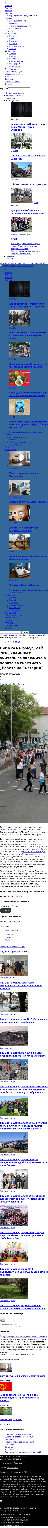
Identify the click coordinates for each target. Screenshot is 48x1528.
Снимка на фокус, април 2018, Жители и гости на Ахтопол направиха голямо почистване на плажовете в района (23, 1125)
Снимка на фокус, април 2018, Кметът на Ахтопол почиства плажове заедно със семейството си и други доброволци (24, 1089)
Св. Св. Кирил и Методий (34, 851)
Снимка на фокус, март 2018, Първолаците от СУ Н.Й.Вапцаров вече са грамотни (24, 1271)
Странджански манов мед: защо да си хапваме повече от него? (28, 394)
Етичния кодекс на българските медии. (18, 1509)
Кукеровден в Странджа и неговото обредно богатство (27, 211)
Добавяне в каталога (14, 74)
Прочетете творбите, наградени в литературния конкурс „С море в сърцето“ (28, 424)
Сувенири (14, 64)
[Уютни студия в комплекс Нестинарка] (19, 465)
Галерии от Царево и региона (19, 1442)
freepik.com (19, 1463)
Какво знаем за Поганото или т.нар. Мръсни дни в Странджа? (28, 127)
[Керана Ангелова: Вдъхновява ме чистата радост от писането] (19, 356)
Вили (11, 38)
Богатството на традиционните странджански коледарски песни (27, 335)
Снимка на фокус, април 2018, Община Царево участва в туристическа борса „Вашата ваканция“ (22, 1198)
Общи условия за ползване (12, 1517)
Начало (3, 635)
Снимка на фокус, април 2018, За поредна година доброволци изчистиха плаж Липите (23, 1162)
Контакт (8, 84)
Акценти (9, 1449)
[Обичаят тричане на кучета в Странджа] (21, 148)
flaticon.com (12, 1467)
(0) (11, 69)
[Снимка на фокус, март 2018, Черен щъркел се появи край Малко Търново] (14, 1298)
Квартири (13, 41)
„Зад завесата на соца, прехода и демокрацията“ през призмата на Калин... (19, 1397)
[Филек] (21, 231)
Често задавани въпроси (11, 1525)
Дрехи (12, 53)
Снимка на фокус (15, 635)
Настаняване (10, 33)
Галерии (8, 8)
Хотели (12, 48)
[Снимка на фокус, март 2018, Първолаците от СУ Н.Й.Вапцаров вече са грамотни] (14, 1261)
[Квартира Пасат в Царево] (19, 577)
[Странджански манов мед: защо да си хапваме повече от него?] (19, 385)
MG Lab (27, 1472)
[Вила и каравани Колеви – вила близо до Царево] (19, 549)
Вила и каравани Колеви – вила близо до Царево (27, 558)
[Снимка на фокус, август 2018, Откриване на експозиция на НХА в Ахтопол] (14, 975)
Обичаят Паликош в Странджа (28, 184)
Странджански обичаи (21, 234)
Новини (8, 5)
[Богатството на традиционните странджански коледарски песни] (19, 325)
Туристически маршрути (20, 26)
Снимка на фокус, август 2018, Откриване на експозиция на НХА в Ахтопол (21, 985)
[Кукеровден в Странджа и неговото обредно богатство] (24, 202)
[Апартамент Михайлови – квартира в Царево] (19, 520)
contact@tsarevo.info (25, 1354)
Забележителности (17, 21)
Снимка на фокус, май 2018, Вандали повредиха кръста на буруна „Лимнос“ (22, 1054)
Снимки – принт (17, 61)
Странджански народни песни (23, 15)
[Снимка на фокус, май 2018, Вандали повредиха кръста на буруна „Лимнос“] (14, 1045)
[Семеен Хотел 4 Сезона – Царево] (19, 494)
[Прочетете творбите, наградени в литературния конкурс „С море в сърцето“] (19, 414)
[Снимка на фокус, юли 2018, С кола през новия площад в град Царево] (14, 1011)
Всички (14, 243)
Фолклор (9, 940)
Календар (9, 79)
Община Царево (12, 81)
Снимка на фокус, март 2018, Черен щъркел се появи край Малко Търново (22, 1307)
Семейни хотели (16, 46)
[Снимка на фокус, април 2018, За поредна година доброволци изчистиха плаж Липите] (14, 1152)
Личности (9, 31)
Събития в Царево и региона (19, 1437)
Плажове (13, 23)
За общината (12, 100)
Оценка (3, 906)
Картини (14, 59)
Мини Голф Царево (11, 1419)
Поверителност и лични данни (14, 1520)
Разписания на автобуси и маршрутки (23, 1452)
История (8, 10)
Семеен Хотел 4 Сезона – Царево (28, 501)
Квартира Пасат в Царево (24, 585)
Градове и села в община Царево (26, 251)
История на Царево (19, 248)
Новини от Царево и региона (19, 1434)
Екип (9, 1515)
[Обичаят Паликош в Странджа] (21, 177)
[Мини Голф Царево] (6, 1414)
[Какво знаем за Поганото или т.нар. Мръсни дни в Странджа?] (21, 116)
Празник (8, 937)
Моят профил (15, 66)
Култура (8, 13)
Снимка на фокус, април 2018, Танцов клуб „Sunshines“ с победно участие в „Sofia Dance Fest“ (22, 1235)
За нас (3, 1515)
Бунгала (13, 36)
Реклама (8, 76)
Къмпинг (13, 43)
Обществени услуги (13, 71)
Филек (14, 238)
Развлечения (15, 28)
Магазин (11, 51)
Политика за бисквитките (11, 1522)
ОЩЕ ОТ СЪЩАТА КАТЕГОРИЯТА (15, 951)
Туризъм (9, 18)
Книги (12, 56)
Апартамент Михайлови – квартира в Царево (24, 529)
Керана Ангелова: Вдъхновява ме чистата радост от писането (28, 365)
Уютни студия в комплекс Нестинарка (22, 1375)
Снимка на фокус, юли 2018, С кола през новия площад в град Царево (23, 1020)
